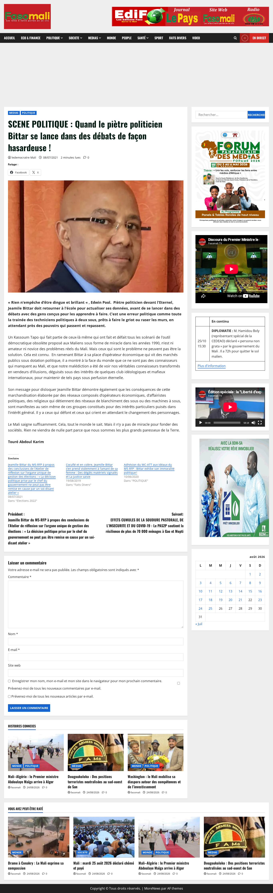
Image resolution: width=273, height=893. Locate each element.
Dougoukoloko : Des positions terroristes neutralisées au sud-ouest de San (95, 781)
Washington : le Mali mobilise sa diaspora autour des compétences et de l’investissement (154, 781)
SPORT (158, 37)
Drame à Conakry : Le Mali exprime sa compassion (36, 865)
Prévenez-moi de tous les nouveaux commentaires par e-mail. (54, 688)
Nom (13, 634)
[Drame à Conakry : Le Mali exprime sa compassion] (38, 837)
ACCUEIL (9, 37)
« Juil (198, 623)
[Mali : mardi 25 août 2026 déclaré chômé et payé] (104, 837)
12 (220, 591)
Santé (141, 37)
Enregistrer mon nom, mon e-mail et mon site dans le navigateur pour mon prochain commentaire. (87, 681)
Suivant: (144, 522)
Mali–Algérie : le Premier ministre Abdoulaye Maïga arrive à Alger (33, 779)
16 (260, 591)
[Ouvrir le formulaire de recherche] (235, 38)
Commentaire (19, 577)
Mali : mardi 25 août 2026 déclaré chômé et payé (103, 865)
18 (210, 600)
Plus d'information (212, 365)
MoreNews (152, 888)
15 (250, 591)
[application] (230, 407)
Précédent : (51, 528)
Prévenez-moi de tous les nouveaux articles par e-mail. (52, 696)
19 (220, 600)
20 (230, 600)
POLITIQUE (53, 37)
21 (240, 600)
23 (260, 600)
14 (240, 591)
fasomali (16, 787)
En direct (259, 37)
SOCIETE (74, 37)
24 (200, 608)
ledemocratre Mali (24, 157)
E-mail (14, 650)
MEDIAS (93, 37)
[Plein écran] (260, 422)
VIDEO (196, 37)
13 (230, 591)
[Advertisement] (136, 73)
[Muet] (253, 422)
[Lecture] (201, 422)
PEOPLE (127, 37)
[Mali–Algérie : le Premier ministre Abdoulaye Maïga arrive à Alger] (36, 752)
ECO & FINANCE (30, 37)
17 (200, 600)
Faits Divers (177, 37)
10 (200, 591)
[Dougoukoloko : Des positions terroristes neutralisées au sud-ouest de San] (96, 752)
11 (210, 591)
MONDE (111, 37)
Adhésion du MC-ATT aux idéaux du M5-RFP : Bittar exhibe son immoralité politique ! (149, 469)
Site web (14, 665)
